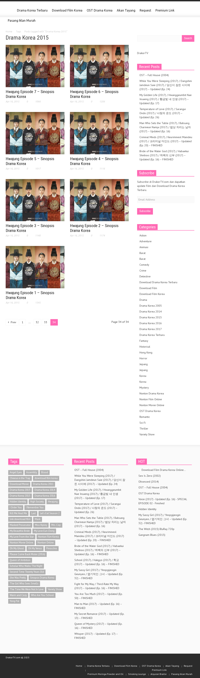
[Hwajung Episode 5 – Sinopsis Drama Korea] (35, 133)
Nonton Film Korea (48, 536)
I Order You (16, 507)
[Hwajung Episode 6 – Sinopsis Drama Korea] (99, 65)
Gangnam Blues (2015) (151, 535)
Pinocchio (51, 548)
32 (37, 322)
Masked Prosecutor (20, 525)
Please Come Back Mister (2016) (27, 554)
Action (142, 235)
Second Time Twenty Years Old (27, 571)
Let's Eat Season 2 (50, 513)
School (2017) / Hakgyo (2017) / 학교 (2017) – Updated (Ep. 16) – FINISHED (96, 562)
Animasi (143, 247)
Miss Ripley (41, 525)
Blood (44, 472)
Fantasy (143, 341)
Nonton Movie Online (151, 405)
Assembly (31, 472)
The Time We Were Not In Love (27, 589)
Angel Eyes (16, 472)
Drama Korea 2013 (20, 490)
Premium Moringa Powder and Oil (105, 674)
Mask (37, 519)
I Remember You (35, 507)
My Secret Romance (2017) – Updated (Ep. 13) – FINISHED (99, 616)
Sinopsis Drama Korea (42, 577)
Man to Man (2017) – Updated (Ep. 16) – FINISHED (98, 606)
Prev (13, 322)
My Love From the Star (22, 536)
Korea (142, 376)
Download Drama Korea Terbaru (158, 282)
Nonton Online (46, 542)
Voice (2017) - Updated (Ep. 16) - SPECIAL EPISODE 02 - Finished (162, 501)
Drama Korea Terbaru (32, 10)
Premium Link (163, 12)
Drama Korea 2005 (150, 305)
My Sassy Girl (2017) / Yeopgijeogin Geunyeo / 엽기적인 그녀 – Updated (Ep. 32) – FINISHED (98, 574)
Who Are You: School (42, 595)
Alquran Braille (159, 674)
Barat (142, 253)
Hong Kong (145, 352)
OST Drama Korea (99, 10)
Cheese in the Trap (20, 478)
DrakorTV (142, 53)
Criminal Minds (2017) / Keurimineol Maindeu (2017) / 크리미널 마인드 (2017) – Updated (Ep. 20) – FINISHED (165, 141)
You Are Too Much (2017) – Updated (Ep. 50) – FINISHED (98, 596)
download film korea (46, 478)
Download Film (148, 288)
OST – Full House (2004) (154, 75)
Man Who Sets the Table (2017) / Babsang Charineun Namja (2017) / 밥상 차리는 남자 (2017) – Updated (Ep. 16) (165, 127)
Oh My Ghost (17, 548)
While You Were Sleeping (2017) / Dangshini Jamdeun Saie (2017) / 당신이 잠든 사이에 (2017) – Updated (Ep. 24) (165, 85)
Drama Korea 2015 (150, 317)
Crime (142, 270)
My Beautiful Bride (20, 530)
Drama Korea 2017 (150, 329)
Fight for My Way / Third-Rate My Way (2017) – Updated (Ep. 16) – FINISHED (96, 586)
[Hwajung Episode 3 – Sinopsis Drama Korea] (35, 199)
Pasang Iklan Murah (22, 20)
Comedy (144, 264)
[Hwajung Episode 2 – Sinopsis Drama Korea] (99, 199)
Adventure (145, 241)
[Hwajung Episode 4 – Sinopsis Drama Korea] (99, 133)
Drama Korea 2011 (43, 484)
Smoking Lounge (137, 674)
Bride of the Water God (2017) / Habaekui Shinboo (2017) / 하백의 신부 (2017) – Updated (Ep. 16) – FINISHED (164, 155)
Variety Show (146, 434)
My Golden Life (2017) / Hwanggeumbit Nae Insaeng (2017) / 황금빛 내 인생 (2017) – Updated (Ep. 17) (165, 99)
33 (45, 322)
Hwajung (53, 501)
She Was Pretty (18, 577)
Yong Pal (14, 601)
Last (33, 513)
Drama (143, 300)
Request (145, 10)
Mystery (144, 387)
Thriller (143, 428)
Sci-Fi (142, 422)
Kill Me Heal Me (18, 513)
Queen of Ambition (20, 560)
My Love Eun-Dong (44, 530)
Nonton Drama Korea (151, 393)
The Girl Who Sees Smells (24, 583)
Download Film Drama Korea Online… (162, 470)
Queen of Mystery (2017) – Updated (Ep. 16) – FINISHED (98, 626)
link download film (20, 519)
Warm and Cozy (18, 595)
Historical (144, 346)
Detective (145, 276)
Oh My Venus (35, 548)
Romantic (144, 417)
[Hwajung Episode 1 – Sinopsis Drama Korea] (35, 267)
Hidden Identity (18, 501)
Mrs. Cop (56, 525)
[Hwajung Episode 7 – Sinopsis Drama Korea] (35, 65)
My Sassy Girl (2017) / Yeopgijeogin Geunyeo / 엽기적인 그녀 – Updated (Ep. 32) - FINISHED (162, 519)
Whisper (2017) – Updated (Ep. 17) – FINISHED (96, 636)
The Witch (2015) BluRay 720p (156, 529)
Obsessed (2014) (148, 481)
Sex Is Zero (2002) (149, 475)
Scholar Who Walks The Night (26, 566)
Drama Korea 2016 (150, 323)
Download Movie (19, 484)
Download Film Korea (67, 10)
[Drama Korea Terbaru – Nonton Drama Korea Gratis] (10, 10)
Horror (143, 358)
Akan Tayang (126, 10)
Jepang (143, 364)
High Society (37, 501)
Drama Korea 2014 (150, 311)
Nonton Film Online (150, 399)
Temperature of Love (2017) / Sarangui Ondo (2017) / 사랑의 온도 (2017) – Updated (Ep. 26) (162, 113)
